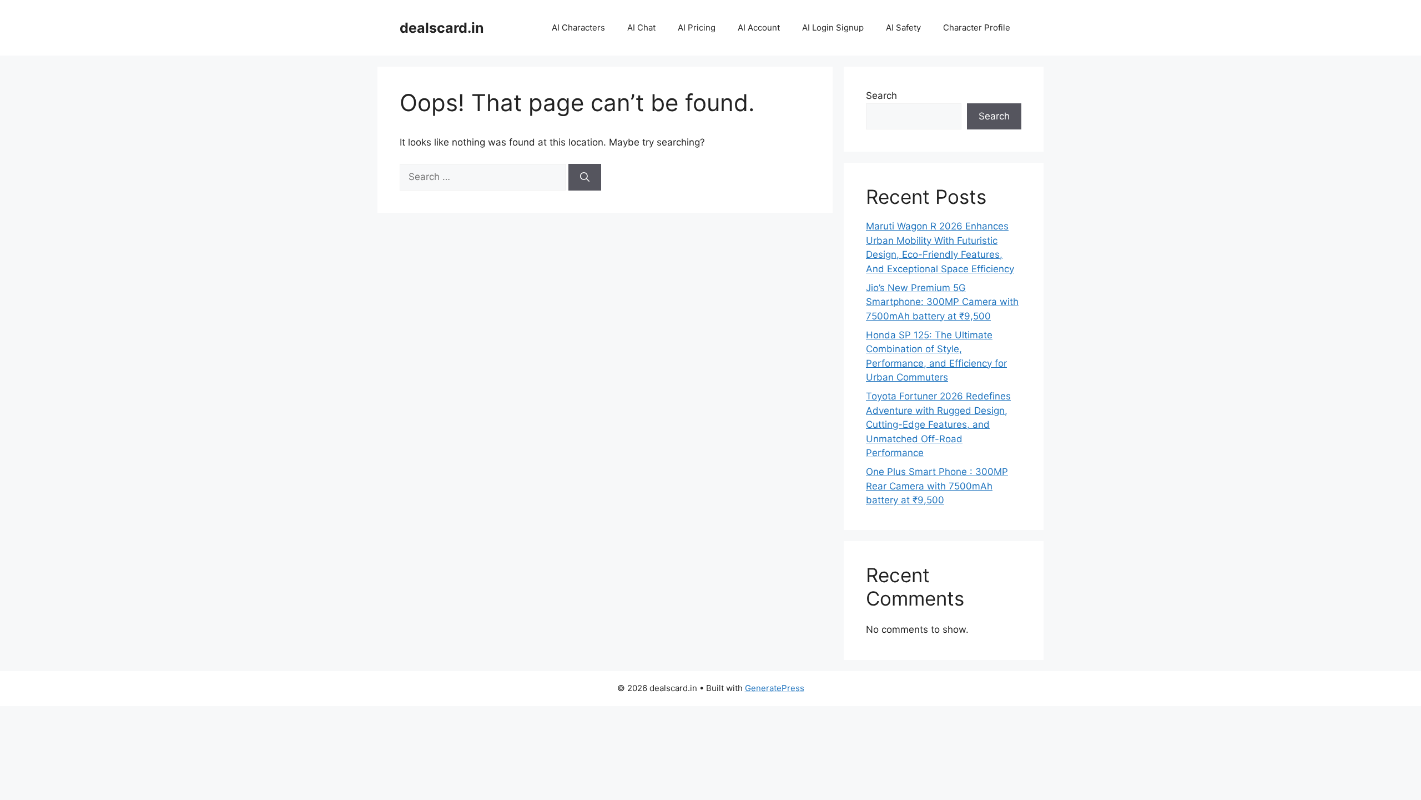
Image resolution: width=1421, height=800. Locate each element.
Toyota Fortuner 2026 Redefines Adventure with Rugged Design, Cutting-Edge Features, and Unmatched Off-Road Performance (938, 424)
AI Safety (903, 27)
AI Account (759, 27)
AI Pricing (696, 27)
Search (881, 95)
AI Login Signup (833, 27)
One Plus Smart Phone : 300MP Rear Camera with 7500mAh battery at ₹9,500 (937, 486)
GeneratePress (774, 688)
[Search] (584, 177)
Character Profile (976, 27)
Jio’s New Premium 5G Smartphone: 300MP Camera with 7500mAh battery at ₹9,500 (942, 302)
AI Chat (641, 27)
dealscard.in (442, 27)
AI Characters (578, 27)
